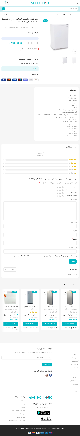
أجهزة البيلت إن (74, 361)
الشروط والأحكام (20, 417)
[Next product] (2, 15)
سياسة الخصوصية (19, 414)
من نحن (23, 407)
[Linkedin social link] (24, 63)
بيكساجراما (19, 428)
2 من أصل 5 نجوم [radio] (62, 187)
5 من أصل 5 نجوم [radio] (57, 187)
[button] (69, 324)
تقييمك (74, 187)
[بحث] (3, 8)
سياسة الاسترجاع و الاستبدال (16, 420)
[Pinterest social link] (27, 63)
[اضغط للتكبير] (75, 51)
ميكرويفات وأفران (74, 364)
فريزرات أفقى (8, 309)
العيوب (74, 231)
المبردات (76, 368)
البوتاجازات (76, 384)
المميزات (74, 222)
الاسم (74, 239)
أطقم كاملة (75, 358)
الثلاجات (76, 387)
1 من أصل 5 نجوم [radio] (64, 187)
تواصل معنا (22, 404)
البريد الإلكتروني (72, 248)
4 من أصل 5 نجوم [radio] (59, 187)
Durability (73, 193)
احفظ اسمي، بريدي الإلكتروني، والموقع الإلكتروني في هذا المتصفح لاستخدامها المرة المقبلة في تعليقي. (44, 256)
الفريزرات (69, 15)
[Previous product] (6, 15)
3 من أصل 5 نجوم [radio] (61, 187)
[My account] (2, 3)
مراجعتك (73, 200)
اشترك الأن (47, 364)
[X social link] (29, 63)
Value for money (71, 190)
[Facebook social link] (32, 63)
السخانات (76, 354)
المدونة (23, 400)
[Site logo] (40, 3)
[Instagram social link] (46, 375)
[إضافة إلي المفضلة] (65, 292)
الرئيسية (76, 15)
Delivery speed (72, 196)
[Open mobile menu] (78, 3)
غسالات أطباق (74, 381)
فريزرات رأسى (60, 15)
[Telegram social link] (22, 63)
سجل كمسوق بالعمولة (18, 410)
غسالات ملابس (74, 377)
